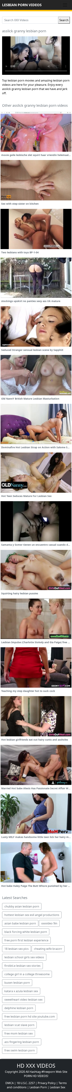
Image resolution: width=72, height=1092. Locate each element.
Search (64, 20)
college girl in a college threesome (27, 974)
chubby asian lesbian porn (21, 906)
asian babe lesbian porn (20, 923)
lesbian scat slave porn (19, 1025)
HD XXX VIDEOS (36, 1065)
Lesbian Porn (38, 1087)
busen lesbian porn (17, 983)
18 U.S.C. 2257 (26, 1083)
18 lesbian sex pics (16, 949)
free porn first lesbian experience (26, 940)
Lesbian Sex (57, 1087)
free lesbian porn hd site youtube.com (29, 1016)
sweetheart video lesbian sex (23, 999)
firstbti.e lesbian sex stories (22, 966)
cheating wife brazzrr (48, 949)
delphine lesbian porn (18, 1008)
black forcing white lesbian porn (25, 932)
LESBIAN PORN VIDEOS (22, 4)
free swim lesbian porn (19, 1050)
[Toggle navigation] (65, 4)
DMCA (9, 1083)
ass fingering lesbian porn (21, 1042)
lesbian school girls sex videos (24, 957)
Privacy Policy (47, 1083)
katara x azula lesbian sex (21, 991)
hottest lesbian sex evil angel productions (31, 915)
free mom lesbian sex (18, 1033)
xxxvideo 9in (49, 923)
